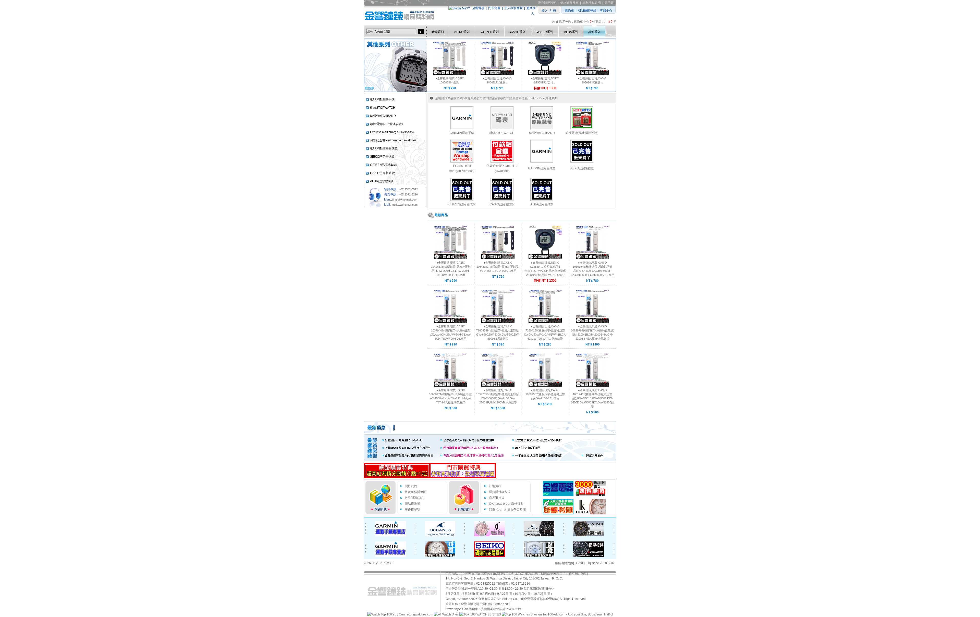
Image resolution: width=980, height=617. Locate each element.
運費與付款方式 (499, 492)
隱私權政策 (412, 503)
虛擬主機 (515, 609)
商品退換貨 (496, 498)
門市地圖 (494, 8)
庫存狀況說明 (547, 3)
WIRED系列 (545, 32)
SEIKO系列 (462, 32)
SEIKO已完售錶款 (382, 156)
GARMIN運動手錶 (382, 99)
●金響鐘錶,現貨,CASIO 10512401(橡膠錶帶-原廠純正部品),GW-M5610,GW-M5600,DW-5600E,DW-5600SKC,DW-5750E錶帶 (592, 398)
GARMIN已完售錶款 (384, 148)
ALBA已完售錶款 (381, 181)
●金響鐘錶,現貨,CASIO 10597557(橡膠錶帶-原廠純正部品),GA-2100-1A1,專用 (545, 394)
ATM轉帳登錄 (587, 11)
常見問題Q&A (414, 498)
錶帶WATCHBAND (383, 116)
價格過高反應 (569, 3)
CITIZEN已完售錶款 (383, 165)
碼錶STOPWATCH (382, 107)
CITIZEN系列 (490, 32)
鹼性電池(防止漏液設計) (386, 124)
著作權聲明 (412, 509)
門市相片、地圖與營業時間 (507, 509)
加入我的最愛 (513, 8)
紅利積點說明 (591, 3)
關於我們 (411, 486)
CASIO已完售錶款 (382, 173)
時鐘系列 (438, 32)
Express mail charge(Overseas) (392, 132)
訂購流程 (495, 486)
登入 (545, 11)
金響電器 (478, 8)
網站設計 (499, 609)
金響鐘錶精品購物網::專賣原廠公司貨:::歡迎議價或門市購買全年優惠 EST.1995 (488, 98)
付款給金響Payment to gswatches (393, 140)
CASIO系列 (517, 32)
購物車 (569, 11)
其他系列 (594, 32)
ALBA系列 (571, 32)
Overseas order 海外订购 (506, 503)
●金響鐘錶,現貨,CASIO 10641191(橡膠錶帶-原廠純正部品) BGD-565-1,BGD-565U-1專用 (498, 266)
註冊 (553, 11)
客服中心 (606, 11)
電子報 (609, 3)
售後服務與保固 (415, 492)
